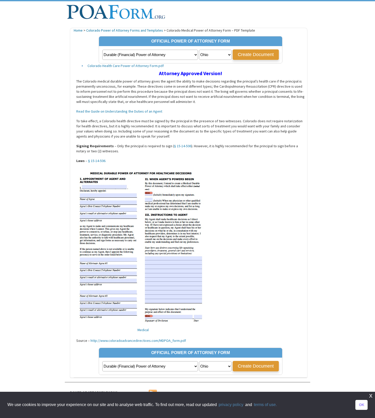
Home (78, 30)
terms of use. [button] (265, 404)
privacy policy (231, 404)
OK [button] (361, 405)
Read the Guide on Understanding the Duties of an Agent (119, 111)
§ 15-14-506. (97, 160)
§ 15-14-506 (182, 146)
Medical (143, 330)
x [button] (370, 395)
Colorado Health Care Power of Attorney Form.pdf (126, 65)
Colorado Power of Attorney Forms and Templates (124, 30)
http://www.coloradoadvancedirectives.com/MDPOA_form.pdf (138, 340)
